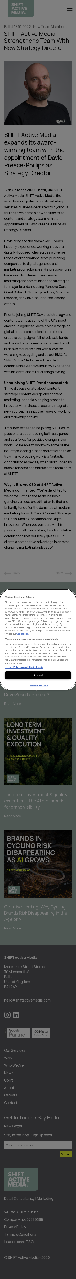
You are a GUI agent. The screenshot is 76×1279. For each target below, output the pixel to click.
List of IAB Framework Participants (24, 667)
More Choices (39, 685)
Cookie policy (22, 633)
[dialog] (38, 639)
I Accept (38, 674)
